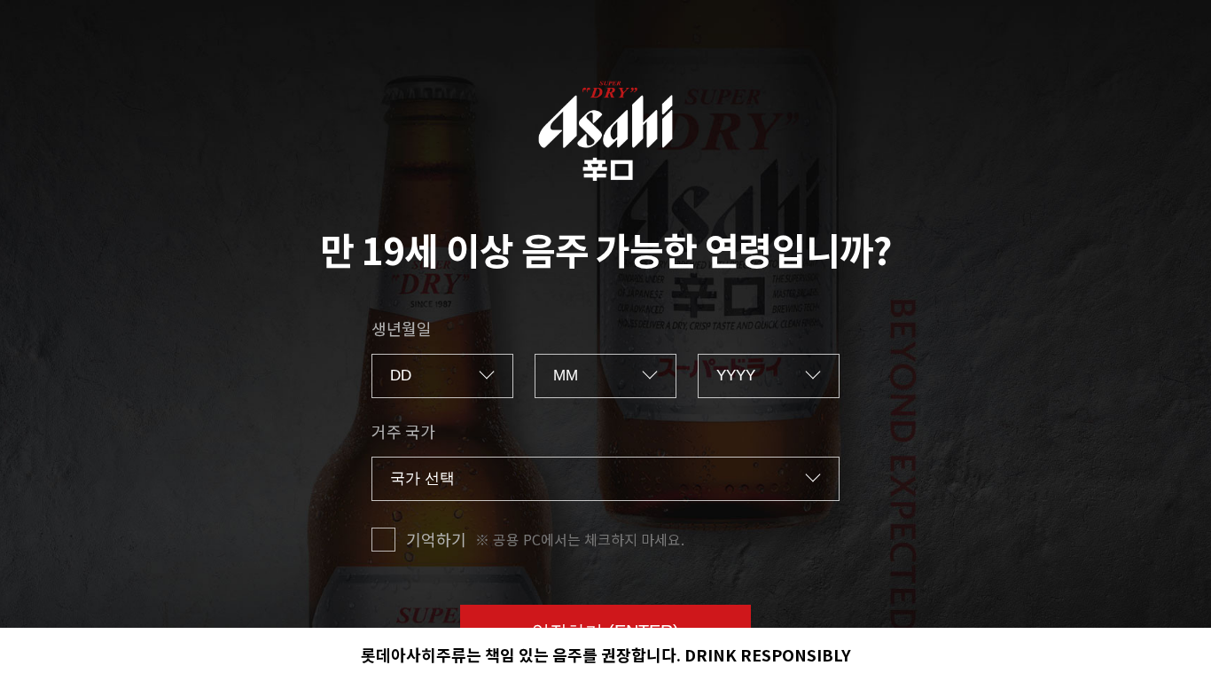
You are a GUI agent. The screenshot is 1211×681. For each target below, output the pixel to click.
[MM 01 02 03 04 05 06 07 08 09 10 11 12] (605, 376)
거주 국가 (403, 431)
